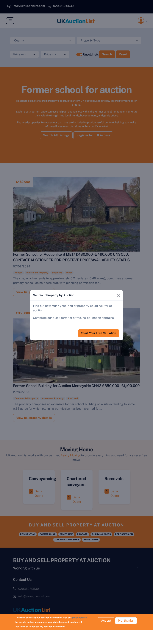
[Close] (118, 295)
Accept (106, 620)
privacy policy (79, 617)
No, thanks (126, 620)
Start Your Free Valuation (98, 333)
